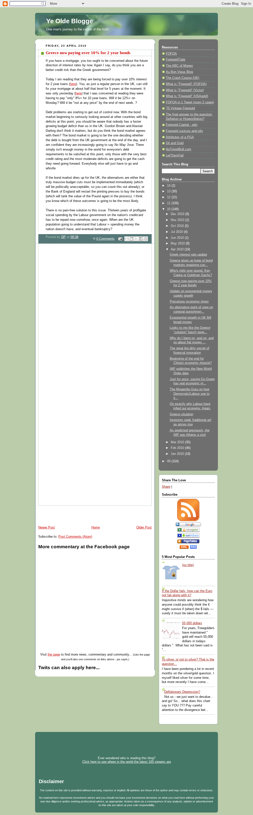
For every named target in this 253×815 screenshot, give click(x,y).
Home (95, 527)
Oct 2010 (178, 226)
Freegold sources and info (184, 131)
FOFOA (171, 53)
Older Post (144, 527)
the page (54, 654)
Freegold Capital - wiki (181, 125)
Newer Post (46, 527)
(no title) (188, 565)
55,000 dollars (192, 623)
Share (166, 486)
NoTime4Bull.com (178, 149)
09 (169, 461)
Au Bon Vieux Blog (179, 72)
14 (169, 185)
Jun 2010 (178, 238)
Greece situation (181, 414)
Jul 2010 (177, 232)
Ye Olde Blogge (69, 21)
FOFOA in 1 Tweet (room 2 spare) (190, 102)
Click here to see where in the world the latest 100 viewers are (126, 762)
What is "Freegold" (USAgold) (187, 96)
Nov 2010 (178, 220)
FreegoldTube (175, 59)
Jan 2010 (178, 454)
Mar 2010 (178, 442)
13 (169, 191)
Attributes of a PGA (180, 137)
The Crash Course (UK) (182, 78)
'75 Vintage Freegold (180, 108)
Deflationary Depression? (182, 692)
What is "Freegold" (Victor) (185, 90)
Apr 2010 (178, 249)
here (73, 84)
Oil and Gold (175, 143)
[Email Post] (120, 239)
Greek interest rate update (188, 254)
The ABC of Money (179, 65)
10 (169, 209)
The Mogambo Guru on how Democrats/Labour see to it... (190, 394)
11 (169, 203)
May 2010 (178, 243)
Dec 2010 (178, 214)
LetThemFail (175, 155)
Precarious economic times (189, 301)
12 (169, 197)
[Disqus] (95, 310)
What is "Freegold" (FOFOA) (186, 84)
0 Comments (105, 239)
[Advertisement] (93, 513)
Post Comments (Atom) (75, 536)
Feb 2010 (178, 448)
